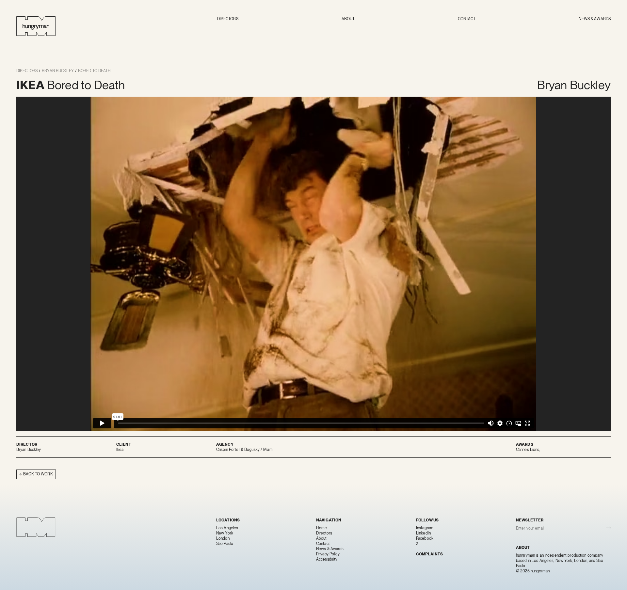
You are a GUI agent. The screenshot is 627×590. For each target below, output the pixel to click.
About (348, 19)
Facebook (424, 538)
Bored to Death (94, 71)
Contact (467, 19)
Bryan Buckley (58, 71)
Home (321, 528)
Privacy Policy (328, 554)
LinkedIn (423, 533)
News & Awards (595, 19)
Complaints (429, 554)
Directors (227, 19)
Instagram (424, 528)
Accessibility (327, 559)
